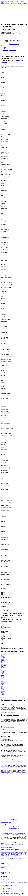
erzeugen (2, 672)
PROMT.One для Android (6, 873)
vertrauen (3, 678)
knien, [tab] (8, 48)
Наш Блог (6, 891)
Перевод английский (5, 849)
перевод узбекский (11, 856)
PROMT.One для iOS (5, 872)
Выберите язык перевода (6, 33)
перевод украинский (21, 856)
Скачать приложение (9, 888)
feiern (2, 692)
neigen (2, 666)
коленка (4, 621)
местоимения (4, 766)
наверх (2, 843)
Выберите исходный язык (7, 32)
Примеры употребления (6, 864)
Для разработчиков (5, 879)
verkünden (3, 654)
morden (2, 683)
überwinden (3, 665)
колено (19, 619)
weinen (2, 675)
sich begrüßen (4, 664)
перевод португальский (20, 854)
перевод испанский (20, 850)
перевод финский (5, 858)
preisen (2, 668)
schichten (3, 687)
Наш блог (3, 867)
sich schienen (3, 689)
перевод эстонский (13, 858)
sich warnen (3, 682)
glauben (2, 684)
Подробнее (21, 894)
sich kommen (3, 670)
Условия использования (6, 844)
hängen (2, 694)
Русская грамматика (5, 761)
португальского (10, 772)
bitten (2, 695)
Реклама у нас (7, 889)
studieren (2, 673)
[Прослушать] (13, 58)
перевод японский (23, 858)
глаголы (2, 765)
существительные (14, 765)
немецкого (9, 771)
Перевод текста (4, 863)
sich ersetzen (3, 697)
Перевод (2, 3)
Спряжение (15, 3)
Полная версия (15, 844)
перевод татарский (5, 855)
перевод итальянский (5, 852)
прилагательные (22, 765)
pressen (2, 676)
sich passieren (3, 680)
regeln (2, 686)
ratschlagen (3, 661)
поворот (10, 621)
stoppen (2, 693)
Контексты (7, 3)
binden (2, 688)
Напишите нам (19, 648)
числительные (11, 766)
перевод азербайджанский (17, 852)
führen (2, 655)
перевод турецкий (14, 855)
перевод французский (11, 850)
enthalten (2, 656)
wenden (2, 660)
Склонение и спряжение (6, 866)
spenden (2, 677)
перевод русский (15, 849)
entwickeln (3, 657)
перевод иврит (8, 853)
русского (14, 771)
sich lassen (3, 667)
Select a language (4, 847)
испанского (18, 772)
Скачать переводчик (6, 37)
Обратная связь (8, 885)
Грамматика (24, 3)
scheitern (2, 662)
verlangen (3, 691)
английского (3, 771)
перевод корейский (10, 854)
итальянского (4, 772)
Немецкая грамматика (15, 761)
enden (2, 681)
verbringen (3, 671)
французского (20, 771)
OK (1, 893)
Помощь (6, 886)
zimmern (2, 659)
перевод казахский (17, 853)
